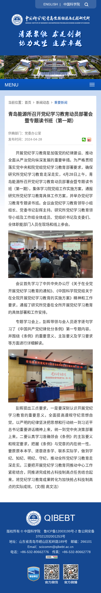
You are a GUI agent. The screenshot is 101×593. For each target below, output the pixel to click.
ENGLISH (50, 4)
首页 (28, 102)
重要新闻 (60, 102)
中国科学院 (71, 4)
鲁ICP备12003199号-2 (60, 531)
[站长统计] (50, 557)
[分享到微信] (84, 139)
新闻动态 (42, 102)
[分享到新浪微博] (89, 139)
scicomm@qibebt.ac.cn (56, 547)
